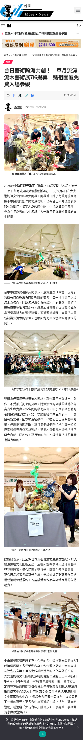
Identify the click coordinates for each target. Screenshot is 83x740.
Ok (42, 734)
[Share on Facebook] (14, 95)
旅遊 (8, 62)
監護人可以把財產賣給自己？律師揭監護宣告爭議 (36, 33)
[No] (78, 727)
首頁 (6, 55)
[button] (77, 10)
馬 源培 (18, 107)
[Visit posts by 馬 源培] (8, 107)
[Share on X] (20, 95)
